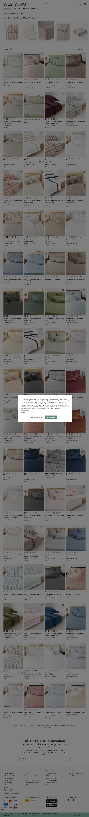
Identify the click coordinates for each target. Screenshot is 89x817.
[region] (45, 408)
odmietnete (39, 408)
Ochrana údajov (25, 410)
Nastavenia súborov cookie (37, 417)
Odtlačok (23, 412)
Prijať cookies (51, 417)
